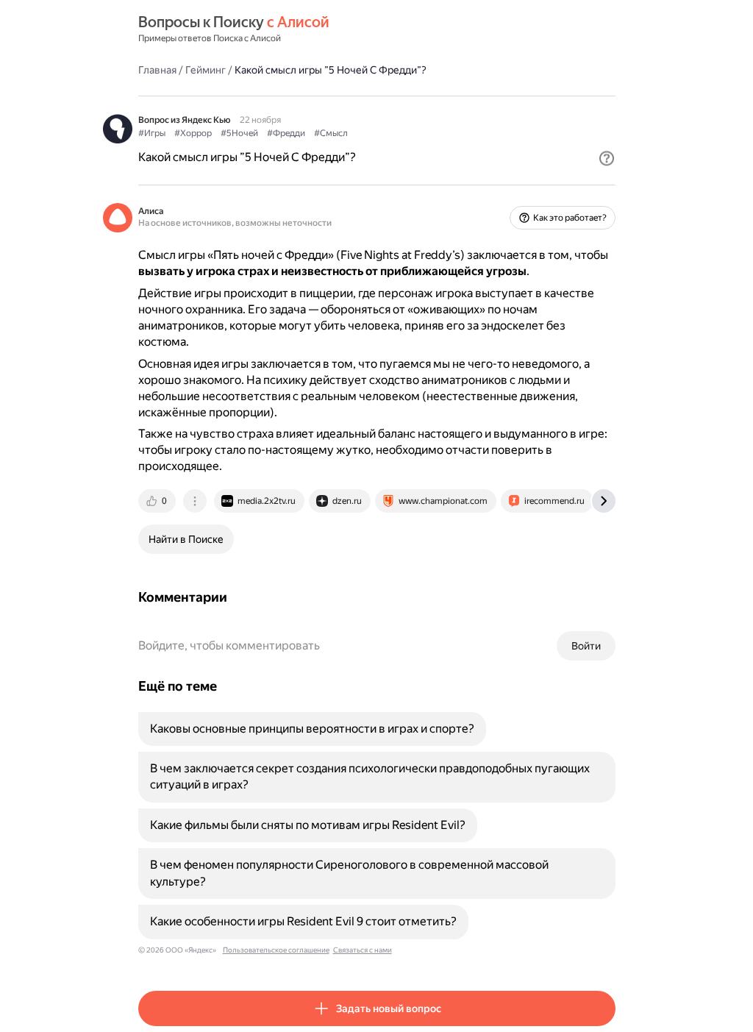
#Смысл (331, 133)
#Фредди (286, 133)
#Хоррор (193, 133)
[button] (606, 158)
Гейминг (205, 70)
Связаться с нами (362, 950)
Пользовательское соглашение (276, 950)
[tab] (158, 501)
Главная (157, 70)
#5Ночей (239, 133)
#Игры (151, 133)
